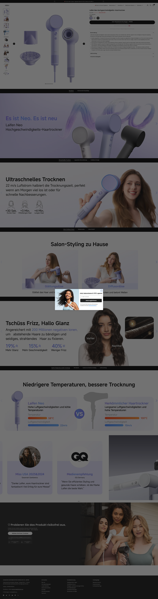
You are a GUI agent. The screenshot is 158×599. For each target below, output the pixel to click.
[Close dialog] (101, 291)
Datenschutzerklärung (92, 305)
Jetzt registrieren (91, 300)
